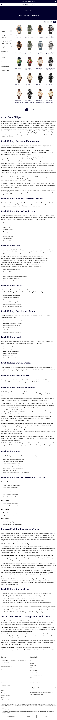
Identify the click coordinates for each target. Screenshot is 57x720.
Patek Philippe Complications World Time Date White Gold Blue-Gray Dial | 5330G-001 (40, 53)
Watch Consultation (34, 672)
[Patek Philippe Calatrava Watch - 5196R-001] (40, 94)
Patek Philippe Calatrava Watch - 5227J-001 (28, 85)
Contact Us (32, 663)
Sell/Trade (32, 668)
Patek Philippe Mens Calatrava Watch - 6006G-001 (50, 69)
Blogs (31, 677)
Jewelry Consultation (34, 670)
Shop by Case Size (4, 52)
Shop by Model (5, 47)
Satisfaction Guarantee (5, 685)
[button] (54, 4)
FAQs (2, 697)
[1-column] (45, 22)
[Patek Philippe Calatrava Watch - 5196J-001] (51, 94)
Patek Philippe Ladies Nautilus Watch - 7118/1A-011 (50, 53)
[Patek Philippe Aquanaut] (30, 45)
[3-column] (51, 22)
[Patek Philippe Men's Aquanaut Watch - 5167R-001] (40, 29)
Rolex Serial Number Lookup (7, 700)
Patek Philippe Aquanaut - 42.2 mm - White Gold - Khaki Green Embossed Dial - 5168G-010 (29, 36)
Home (20, 10)
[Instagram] (1, 669)
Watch (4, 37)
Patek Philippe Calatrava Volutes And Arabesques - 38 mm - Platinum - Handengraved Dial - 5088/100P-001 (29, 101)
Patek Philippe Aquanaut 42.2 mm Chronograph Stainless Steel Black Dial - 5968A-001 (51, 36)
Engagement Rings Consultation (36, 675)
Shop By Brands (5, 41)
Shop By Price (5, 70)
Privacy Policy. (7, 712)
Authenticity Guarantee (6, 688)
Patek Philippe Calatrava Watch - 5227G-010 (39, 85)
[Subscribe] (54, 687)
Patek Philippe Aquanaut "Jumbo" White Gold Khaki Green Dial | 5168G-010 (29, 53)
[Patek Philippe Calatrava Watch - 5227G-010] (40, 78)
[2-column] (48, 22)
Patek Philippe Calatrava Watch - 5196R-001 (39, 101)
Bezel (2, 62)
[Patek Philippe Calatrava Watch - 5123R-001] (19, 94)
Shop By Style (5, 66)
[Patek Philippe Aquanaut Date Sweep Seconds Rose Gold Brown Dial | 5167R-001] (19, 45)
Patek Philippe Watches (28, 10)
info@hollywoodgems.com (6, 666)
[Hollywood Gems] (28, 4)
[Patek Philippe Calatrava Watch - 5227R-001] (19, 78)
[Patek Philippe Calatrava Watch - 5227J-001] (30, 78)
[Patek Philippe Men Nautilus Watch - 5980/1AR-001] (19, 29)
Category (3, 35)
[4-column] (54, 22)
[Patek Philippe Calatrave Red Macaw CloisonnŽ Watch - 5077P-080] (30, 61)
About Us (32, 660)
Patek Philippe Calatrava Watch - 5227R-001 (18, 85)
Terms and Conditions (5, 695)
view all (11, 31)
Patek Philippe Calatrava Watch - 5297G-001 (50, 85)
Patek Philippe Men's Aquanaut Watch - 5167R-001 (40, 36)
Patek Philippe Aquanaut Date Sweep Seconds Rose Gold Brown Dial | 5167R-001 (19, 53)
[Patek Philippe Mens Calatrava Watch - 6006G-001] (51, 61)
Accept (28, 716)
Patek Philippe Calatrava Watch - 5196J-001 (50, 101)
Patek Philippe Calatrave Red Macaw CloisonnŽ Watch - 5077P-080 (29, 69)
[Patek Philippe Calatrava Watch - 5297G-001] (51, 78)
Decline (45, 716)
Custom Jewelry (33, 665)
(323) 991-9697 (4, 665)
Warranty (3, 692)
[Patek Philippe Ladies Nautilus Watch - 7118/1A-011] (51, 45)
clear (11, 34)
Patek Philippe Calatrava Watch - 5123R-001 (18, 101)
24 (40, 110)
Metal (3, 57)
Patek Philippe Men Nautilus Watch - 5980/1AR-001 (19, 36)
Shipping (3, 690)
